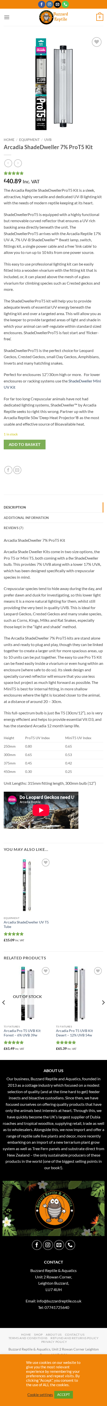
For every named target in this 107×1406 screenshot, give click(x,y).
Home (9, 140)
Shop (38, 1334)
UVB (48, 140)
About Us (54, 1334)
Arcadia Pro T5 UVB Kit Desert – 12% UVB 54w (74, 1033)
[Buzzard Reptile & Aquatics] (53, 17)
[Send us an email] (57, 4)
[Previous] (4, 1012)
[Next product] (8, 163)
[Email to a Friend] (17, 470)
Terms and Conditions (28, 1338)
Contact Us (75, 1334)
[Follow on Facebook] (41, 4)
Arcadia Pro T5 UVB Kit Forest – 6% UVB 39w (22, 1033)
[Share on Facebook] (8, 470)
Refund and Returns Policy (75, 1338)
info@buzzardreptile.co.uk (59, 1300)
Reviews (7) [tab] (13, 528)
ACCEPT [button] (63, 1395)
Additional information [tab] (26, 518)
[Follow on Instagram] (49, 4)
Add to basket (25, 444)
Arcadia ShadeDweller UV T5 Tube (26, 924)
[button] (7, 17)
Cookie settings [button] (40, 1395)
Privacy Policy (54, 1342)
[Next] (103, 1012)
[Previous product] (18, 163)
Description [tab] (15, 507)
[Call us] (65, 4)
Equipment (29, 140)
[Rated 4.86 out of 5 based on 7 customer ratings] (53, 173)
